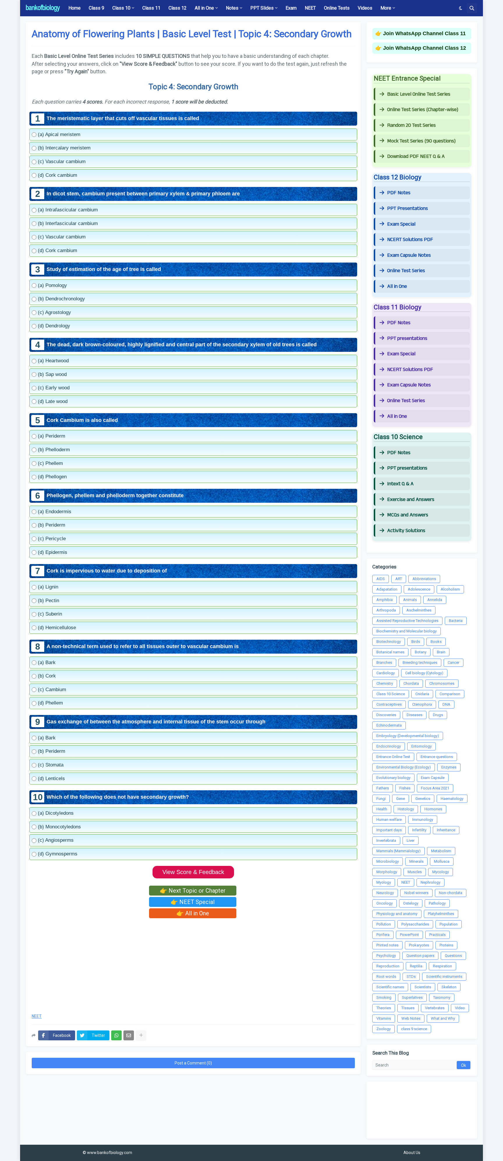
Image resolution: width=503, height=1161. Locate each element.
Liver (411, 840)
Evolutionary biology (393, 777)
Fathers (382, 788)
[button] (461, 8)
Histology (406, 809)
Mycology (440, 872)
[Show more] (141, 1035)
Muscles (415, 872)
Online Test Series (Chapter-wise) (422, 110)
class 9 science (414, 1029)
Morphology (386, 872)
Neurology (385, 893)
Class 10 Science (390, 694)
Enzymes (448, 767)
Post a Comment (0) (193, 1063)
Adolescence (419, 589)
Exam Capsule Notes (409, 255)
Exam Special (401, 224)
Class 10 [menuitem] (121, 8)
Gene (400, 798)
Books (436, 641)
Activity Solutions (406, 531)
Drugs (438, 715)
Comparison (450, 694)
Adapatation (386, 589)
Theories (383, 1008)
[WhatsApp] (116, 1035)
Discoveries (386, 715)
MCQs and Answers (407, 515)
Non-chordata (450, 893)
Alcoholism (450, 589)
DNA (446, 704)
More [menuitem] (385, 8)
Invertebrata (386, 840)
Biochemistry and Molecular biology (406, 631)
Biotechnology (388, 641)
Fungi (381, 798)
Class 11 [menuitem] (151, 8)
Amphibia (384, 600)
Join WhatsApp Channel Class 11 (424, 33)
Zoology (383, 1029)
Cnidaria (422, 694)
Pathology (437, 903)
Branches (384, 662)
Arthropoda (386, 610)
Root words (386, 976)
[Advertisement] (193, 966)
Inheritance (446, 830)
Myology (383, 882)
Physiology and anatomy (396, 914)
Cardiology (385, 673)
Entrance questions (437, 757)
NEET (37, 1016)
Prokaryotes (419, 945)
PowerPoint (409, 934)
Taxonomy (441, 997)
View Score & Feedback (193, 872)
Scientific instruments (444, 976)
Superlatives (412, 997)
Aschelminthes (418, 610)
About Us (411, 1152)
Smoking (384, 997)
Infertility (419, 830)
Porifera (382, 934)
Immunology (422, 819)
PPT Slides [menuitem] (262, 8)
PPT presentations (407, 338)
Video (460, 1008)
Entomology (421, 746)
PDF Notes (398, 193)
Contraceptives (389, 704)
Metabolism (441, 851)
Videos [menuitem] (365, 8)
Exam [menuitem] (291, 8)
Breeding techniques (420, 662)
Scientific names (390, 987)
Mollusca (441, 861)
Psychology (386, 955)
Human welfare (389, 819)
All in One (397, 286)
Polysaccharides (415, 924)
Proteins (446, 945)
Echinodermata (389, 725)
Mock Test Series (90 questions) (421, 141)
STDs (411, 976)
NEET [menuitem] (310, 8)
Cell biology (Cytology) (424, 673)
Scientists (423, 987)
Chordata (411, 683)
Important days (389, 830)
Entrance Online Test (393, 757)
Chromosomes (441, 683)
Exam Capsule (432, 777)
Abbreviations (424, 579)
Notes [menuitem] (232, 8)
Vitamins (383, 1018)
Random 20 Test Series (411, 125)
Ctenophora (422, 704)
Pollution (383, 924)
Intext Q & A (400, 484)
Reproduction (387, 966)
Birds (415, 641)
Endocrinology (388, 746)
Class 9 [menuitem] (96, 8)
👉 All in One (192, 913)
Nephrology (430, 882)
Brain (441, 652)
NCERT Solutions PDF (410, 239)
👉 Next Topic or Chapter (193, 890)
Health (381, 809)
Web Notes (410, 1018)
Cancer (453, 662)
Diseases (414, 715)
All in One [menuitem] (204, 8)
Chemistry (384, 683)
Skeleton (449, 987)
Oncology (384, 903)
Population (449, 924)
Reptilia (416, 966)
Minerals (416, 861)
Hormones (433, 809)
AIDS (380, 579)
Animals (410, 600)
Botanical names (390, 652)
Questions (453, 955)
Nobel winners (416, 893)
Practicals (437, 934)
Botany (420, 652)
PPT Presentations (407, 208)
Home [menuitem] (74, 8)
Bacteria (456, 620)
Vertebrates (434, 1008)
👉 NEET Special (193, 901)
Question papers (420, 955)
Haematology (452, 798)
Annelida (434, 600)
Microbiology (387, 861)
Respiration (442, 966)
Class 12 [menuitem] (178, 8)
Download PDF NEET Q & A (416, 156)
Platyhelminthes (441, 914)
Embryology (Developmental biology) (407, 736)
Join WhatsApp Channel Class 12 (424, 48)
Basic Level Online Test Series (418, 94)
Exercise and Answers (410, 499)
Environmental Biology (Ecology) (403, 767)
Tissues (408, 1008)
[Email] (128, 1035)
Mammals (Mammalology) (398, 851)
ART (398, 579)
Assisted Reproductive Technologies (407, 620)
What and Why (443, 1018)
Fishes (404, 788)
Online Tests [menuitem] (337, 8)
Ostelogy (410, 903)
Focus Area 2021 (435, 788)
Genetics (422, 798)
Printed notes (387, 945)
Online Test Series (406, 271)
